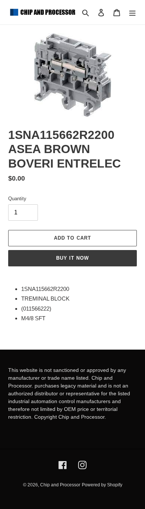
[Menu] (132, 12)
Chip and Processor (60, 484)
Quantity (17, 198)
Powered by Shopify (102, 484)
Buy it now (72, 258)
